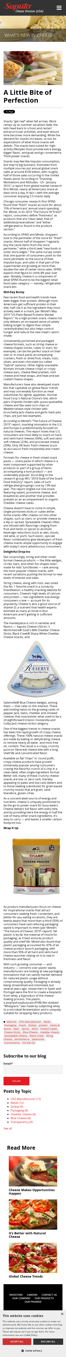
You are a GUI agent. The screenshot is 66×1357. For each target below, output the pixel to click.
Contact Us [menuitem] (49, 1294)
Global (32, 1025)
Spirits (25, 1028)
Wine (35, 1028)
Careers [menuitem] (32, 1294)
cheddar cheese (49, 1032)
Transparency (22, 1122)
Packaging (10, 1025)
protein (43, 1025)
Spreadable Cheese (15, 1035)
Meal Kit (11, 1022)
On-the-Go (28, 1042)
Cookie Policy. (31, 1335)
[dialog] (33, 1333)
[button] (33, 1351)
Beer (16, 1028)
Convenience (12, 1042)
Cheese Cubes (48, 1028)
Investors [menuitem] (16, 1294)
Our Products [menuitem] (44, 1298)
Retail (47, 1022)
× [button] (62, 1314)
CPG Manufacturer (30, 1022)
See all (8, 1128)
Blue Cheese (30, 1032)
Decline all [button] (48, 1341)
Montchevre (22, 1039)
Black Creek (37, 1035)
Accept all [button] (17, 1341)
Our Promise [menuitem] (33, 1301)
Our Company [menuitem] (21, 1298)
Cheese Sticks (12, 1032)
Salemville (38, 1039)
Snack (22, 1025)
